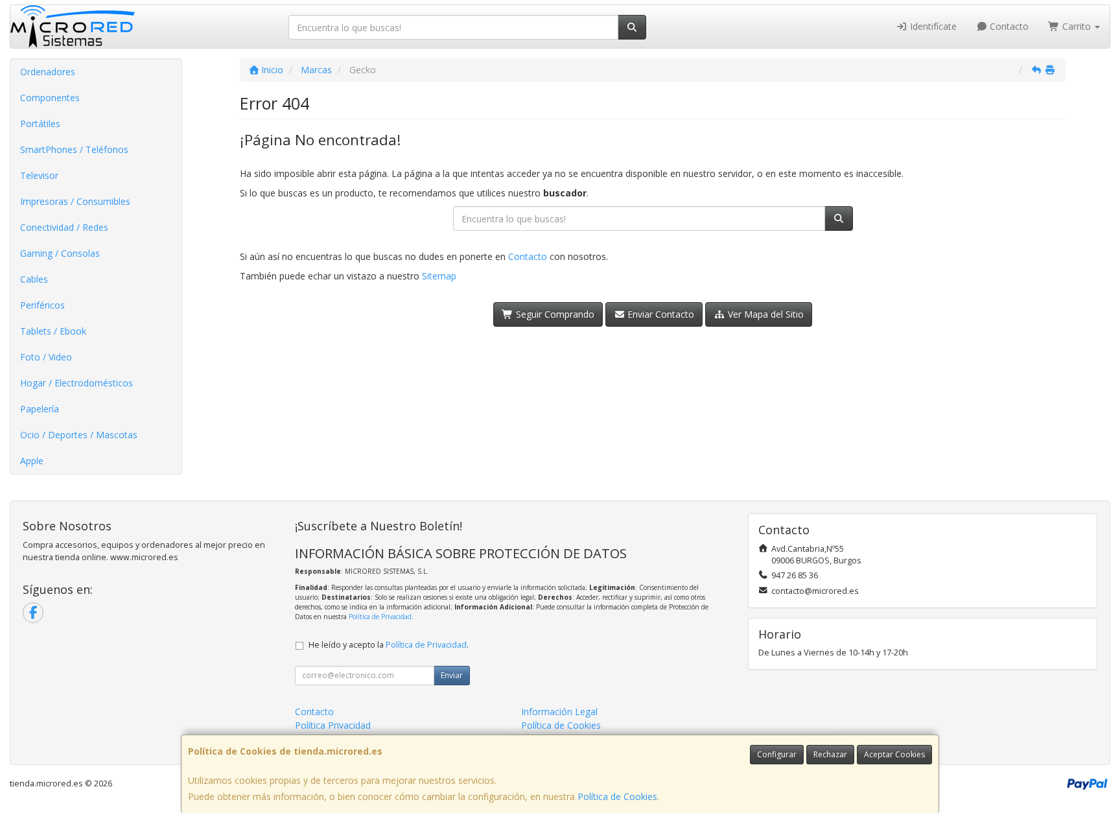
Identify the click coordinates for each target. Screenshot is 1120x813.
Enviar (452, 675)
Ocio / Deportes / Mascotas (78, 435)
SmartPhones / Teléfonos (74, 149)
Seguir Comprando (553, 314)
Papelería (39, 409)
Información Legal (559, 711)
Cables (34, 279)
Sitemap (439, 276)
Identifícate (932, 26)
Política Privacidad (333, 725)
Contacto (1008, 26)
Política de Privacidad (380, 616)
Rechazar (830, 754)
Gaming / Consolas (60, 253)
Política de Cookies (617, 796)
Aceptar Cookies (894, 754)
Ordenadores (47, 71)
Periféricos (42, 305)
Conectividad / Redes (64, 227)
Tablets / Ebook (53, 331)
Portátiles (40, 123)
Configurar (777, 754)
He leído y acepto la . (389, 644)
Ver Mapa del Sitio (764, 314)
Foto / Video (46, 357)
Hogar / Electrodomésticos (76, 383)
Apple (31, 460)
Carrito (1076, 26)
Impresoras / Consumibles (75, 201)
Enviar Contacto (659, 314)
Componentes (50, 97)
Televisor (39, 175)
